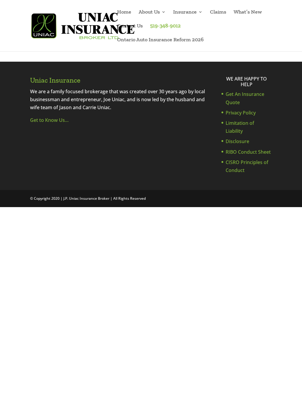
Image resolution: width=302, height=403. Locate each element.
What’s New (248, 12)
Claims (218, 12)
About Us (149, 12)
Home (124, 12)
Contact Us (130, 26)
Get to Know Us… (49, 120)
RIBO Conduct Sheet (248, 152)
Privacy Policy (241, 112)
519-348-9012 (165, 26)
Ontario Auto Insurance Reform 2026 (160, 40)
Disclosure (237, 141)
